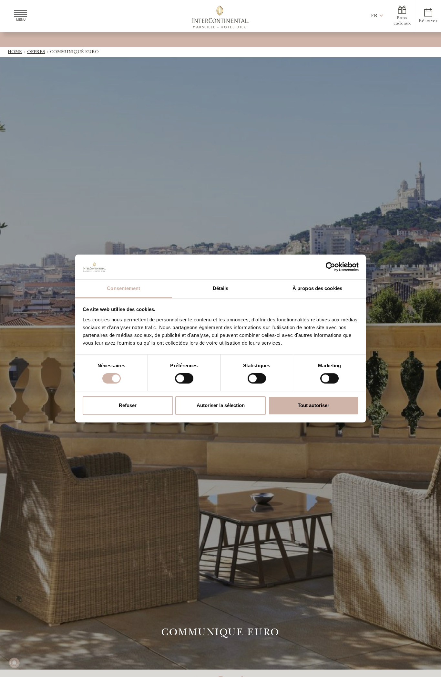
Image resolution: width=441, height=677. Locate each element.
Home (15, 52)
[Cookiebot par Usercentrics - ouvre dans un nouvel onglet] (330, 267)
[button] (374, 16)
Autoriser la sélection (221, 405)
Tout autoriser (313, 405)
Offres (36, 52)
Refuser (128, 405)
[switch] (184, 378)
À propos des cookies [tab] (317, 288)
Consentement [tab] (123, 288)
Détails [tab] (221, 288)
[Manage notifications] (14, 663)
